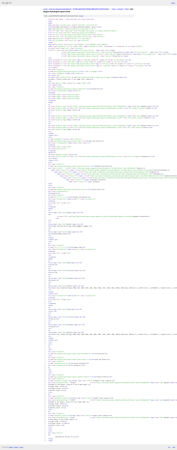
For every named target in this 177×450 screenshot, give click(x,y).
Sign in (173, 3)
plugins (120, 9)
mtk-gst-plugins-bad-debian (60, 9)
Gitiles (11, 447)
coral (45, 9)
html (127, 9)
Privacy (16, 447)
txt (169, 447)
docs (114, 9)
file (81, 16)
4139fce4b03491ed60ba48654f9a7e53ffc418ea (91, 9)
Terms (21, 447)
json (173, 447)
